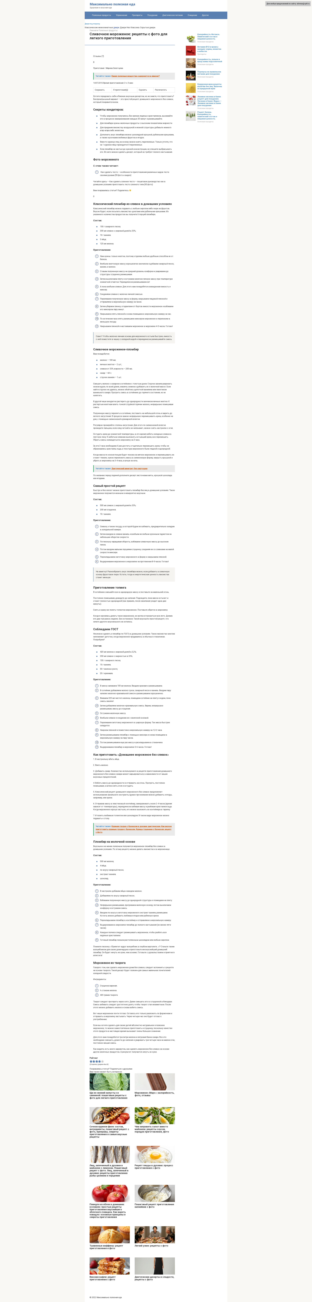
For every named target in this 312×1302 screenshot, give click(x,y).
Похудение (152, 15)
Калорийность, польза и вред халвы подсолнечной (209, 60)
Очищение (192, 15)
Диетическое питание (172, 15)
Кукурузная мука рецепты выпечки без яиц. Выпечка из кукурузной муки (209, 86)
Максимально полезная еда (112, 4)
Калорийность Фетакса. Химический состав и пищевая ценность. (208, 36)
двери (116, 27)
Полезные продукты (101, 15)
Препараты (137, 15)
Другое (205, 15)
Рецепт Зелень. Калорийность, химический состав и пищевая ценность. (207, 115)
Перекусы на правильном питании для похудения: (209, 73)
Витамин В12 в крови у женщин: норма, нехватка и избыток (209, 49)
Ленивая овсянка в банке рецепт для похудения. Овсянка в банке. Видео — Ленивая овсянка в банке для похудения (209, 101)
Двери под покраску (92, 24)
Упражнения (121, 15)
